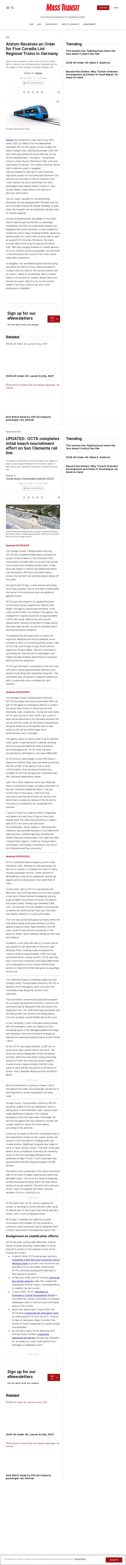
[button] (8, 8)
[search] (12, 8)
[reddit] (37, 92)
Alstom (38, 73)
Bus (32, 24)
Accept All (114, 1560)
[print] (59, 92)
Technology (51, 24)
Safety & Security (70, 24)
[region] (63, 1560)
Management (89, 24)
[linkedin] (28, 92)
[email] (42, 92)
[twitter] (33, 92)
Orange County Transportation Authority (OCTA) (30, 478)
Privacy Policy (80, 1559)
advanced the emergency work (42, 1313)
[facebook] (24, 92)
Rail (39, 24)
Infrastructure (13, 432)
